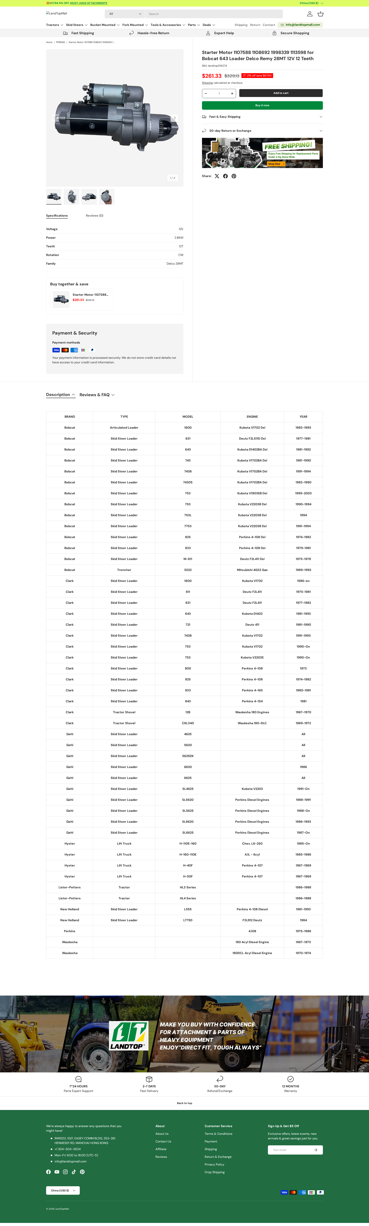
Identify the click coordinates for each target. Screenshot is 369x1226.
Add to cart (280, 93)
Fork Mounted (133, 25)
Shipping (241, 25)
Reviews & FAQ (95, 395)
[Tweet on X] (217, 176)
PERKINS (60, 42)
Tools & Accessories (166, 25)
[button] (320, 14)
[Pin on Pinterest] (234, 176)
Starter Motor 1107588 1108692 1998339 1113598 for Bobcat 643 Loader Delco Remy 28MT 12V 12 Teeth (92, 42)
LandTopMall (62, 1208)
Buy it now (262, 105)
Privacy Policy (214, 1164)
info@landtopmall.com (70, 1161)
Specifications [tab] (57, 216)
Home (49, 42)
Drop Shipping (215, 1172)
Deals (207, 25)
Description (58, 394)
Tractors (52, 25)
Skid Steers (74, 25)
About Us (162, 1134)
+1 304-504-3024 (68, 1149)
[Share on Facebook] (225, 176)
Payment (211, 1141)
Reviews (161, 1157)
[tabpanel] (114, 246)
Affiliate (160, 1149)
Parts (192, 25)
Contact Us (163, 1141)
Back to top (184, 1103)
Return (255, 25)
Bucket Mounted (102, 25)
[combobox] (194, 14)
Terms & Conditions (218, 1134)
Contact (269, 25)
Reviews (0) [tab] (94, 216)
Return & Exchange (218, 1157)
